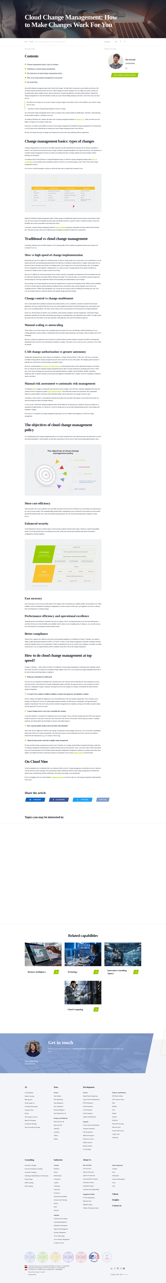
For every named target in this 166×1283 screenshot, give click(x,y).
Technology (57, 1186)
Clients (115, 1194)
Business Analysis (87, 1146)
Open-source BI (58, 1125)
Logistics (56, 1182)
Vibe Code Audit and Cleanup (32, 1127)
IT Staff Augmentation (89, 1197)
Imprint (37, 1272)
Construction (57, 1179)
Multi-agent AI (28, 1099)
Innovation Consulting (30, 1165)
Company (114, 1168)
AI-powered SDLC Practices (90, 1179)
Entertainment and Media (60, 1196)
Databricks (56, 1128)
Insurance (56, 1210)
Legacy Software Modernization (91, 1099)
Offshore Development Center (90, 1208)
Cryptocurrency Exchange (60, 1218)
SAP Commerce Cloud (118, 1099)
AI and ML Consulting (30, 1172)
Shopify (114, 1113)
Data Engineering (58, 1099)
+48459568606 (58, 1269)
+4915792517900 (61, 1267)
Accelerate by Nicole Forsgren (51, 366)
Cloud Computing (87, 1113)
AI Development (29, 1092)
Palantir (56, 1139)
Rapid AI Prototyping (30, 1120)
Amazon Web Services (118, 1130)
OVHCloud (115, 1137)
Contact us (117, 1205)
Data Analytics (57, 1096)
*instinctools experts (58, 777)
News (113, 1172)
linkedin (37, 799)
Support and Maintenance (89, 1117)
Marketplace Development (60, 1225)
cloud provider (78, 753)
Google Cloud (115, 1134)
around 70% (80, 119)
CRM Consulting (29, 1182)
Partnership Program (88, 1186)
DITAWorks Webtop (117, 1096)
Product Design (29, 1179)
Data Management (58, 1103)
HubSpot (114, 1106)
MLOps (27, 1113)
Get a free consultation (125, 75)
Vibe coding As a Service (31, 1117)
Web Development (88, 1132)
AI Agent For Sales (59, 1243)
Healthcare (56, 1168)
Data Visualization (58, 1106)
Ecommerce (57, 1193)
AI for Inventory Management (61, 1239)
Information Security (88, 1182)
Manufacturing (57, 1175)
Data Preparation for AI (60, 1113)
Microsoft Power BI (59, 1121)
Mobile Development (88, 1135)
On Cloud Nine (32, 82)
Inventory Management (60, 1232)
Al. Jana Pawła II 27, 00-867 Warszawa (37, 1269)
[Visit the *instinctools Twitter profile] (121, 1268)
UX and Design (87, 1149)
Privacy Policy (31, 1272)
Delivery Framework (88, 1172)
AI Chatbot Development (31, 1106)
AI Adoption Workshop (31, 1124)
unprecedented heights (55, 391)
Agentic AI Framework (89, 1175)
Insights (31, 41)
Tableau (56, 1135)
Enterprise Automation (89, 1128)
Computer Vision (29, 1110)
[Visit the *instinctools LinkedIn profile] (111, 1268)
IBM (34, 389)
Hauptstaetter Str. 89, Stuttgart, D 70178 (37, 1267)
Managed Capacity (88, 1204)
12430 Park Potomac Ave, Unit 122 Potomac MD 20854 (41, 1266)
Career (114, 1182)
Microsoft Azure (116, 1127)
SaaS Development (88, 1106)
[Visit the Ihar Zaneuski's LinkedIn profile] (126, 68)
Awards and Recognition (118, 1179)
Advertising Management (60, 1222)
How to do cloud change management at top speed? (44, 78)
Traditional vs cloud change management (41, 69)
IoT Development (87, 1110)
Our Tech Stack (87, 1168)
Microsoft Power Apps (118, 1124)
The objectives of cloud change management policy (44, 73)
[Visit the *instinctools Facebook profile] (115, 1268)
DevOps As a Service (88, 1139)
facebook (60, 799)
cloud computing (60, 227)
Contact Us (42, 1272)
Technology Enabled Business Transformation (36, 1176)
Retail (55, 1207)
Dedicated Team (87, 1201)
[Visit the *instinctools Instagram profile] (118, 1268)
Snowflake (56, 1132)
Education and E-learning (60, 1200)
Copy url (103, 799)
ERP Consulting (29, 1186)
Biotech (56, 1203)
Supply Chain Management (61, 1229)
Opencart (114, 1117)
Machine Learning (29, 1096)
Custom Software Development (91, 1125)
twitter (84, 799)
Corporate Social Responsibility (91, 1189)
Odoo (113, 1103)
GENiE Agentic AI (29, 1103)
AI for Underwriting (59, 1236)
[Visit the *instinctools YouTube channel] (124, 1268)
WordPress (115, 1120)
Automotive (57, 1189)
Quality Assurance (87, 1142)
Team (113, 1186)
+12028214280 (65, 1266)
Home (26, 41)
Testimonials (115, 1175)
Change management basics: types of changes (42, 64)
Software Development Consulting (33, 1169)
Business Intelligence (59, 1110)
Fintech (56, 1172)
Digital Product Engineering (90, 1096)
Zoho (113, 1110)
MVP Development (88, 1103)
